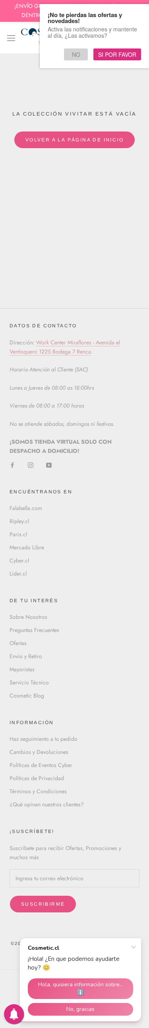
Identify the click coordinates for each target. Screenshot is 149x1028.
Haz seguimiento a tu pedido (43, 739)
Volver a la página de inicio (74, 140)
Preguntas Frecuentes (34, 630)
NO (76, 54)
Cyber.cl (19, 560)
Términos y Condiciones (38, 791)
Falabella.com (26, 508)
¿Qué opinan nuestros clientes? (47, 804)
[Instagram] (30, 464)
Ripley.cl (19, 521)
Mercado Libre (27, 547)
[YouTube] (49, 464)
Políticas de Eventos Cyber (41, 765)
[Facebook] (12, 464)
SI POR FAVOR (117, 54)
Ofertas (18, 643)
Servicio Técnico (29, 682)
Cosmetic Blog (27, 696)
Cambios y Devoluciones (39, 752)
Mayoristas (22, 669)
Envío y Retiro (26, 656)
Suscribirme (43, 904)
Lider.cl (18, 574)
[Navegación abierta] (11, 38)
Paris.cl (18, 534)
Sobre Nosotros (28, 617)
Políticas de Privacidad (37, 778)
